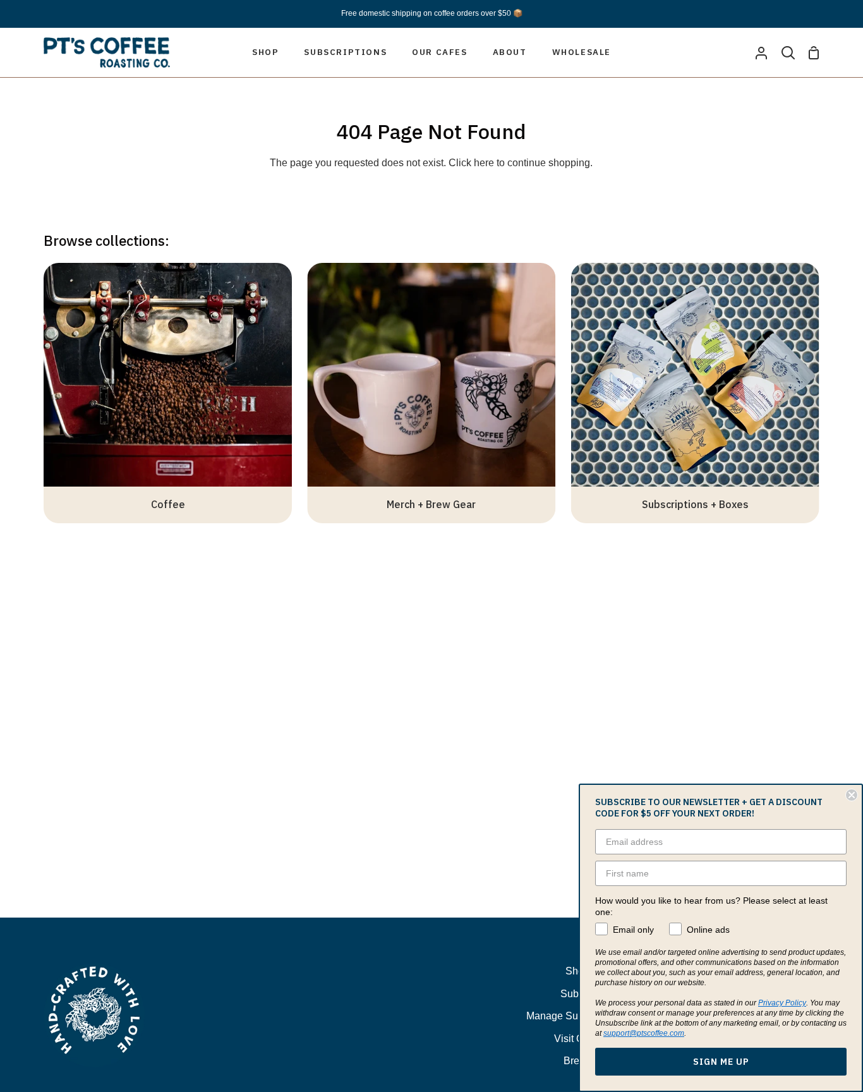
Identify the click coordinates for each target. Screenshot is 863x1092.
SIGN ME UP (721, 1061)
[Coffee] (168, 393)
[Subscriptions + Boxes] (695, 393)
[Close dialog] (851, 795)
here (484, 162)
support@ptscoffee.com (643, 1033)
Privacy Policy (782, 1002)
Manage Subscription (574, 1015)
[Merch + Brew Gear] (431, 393)
